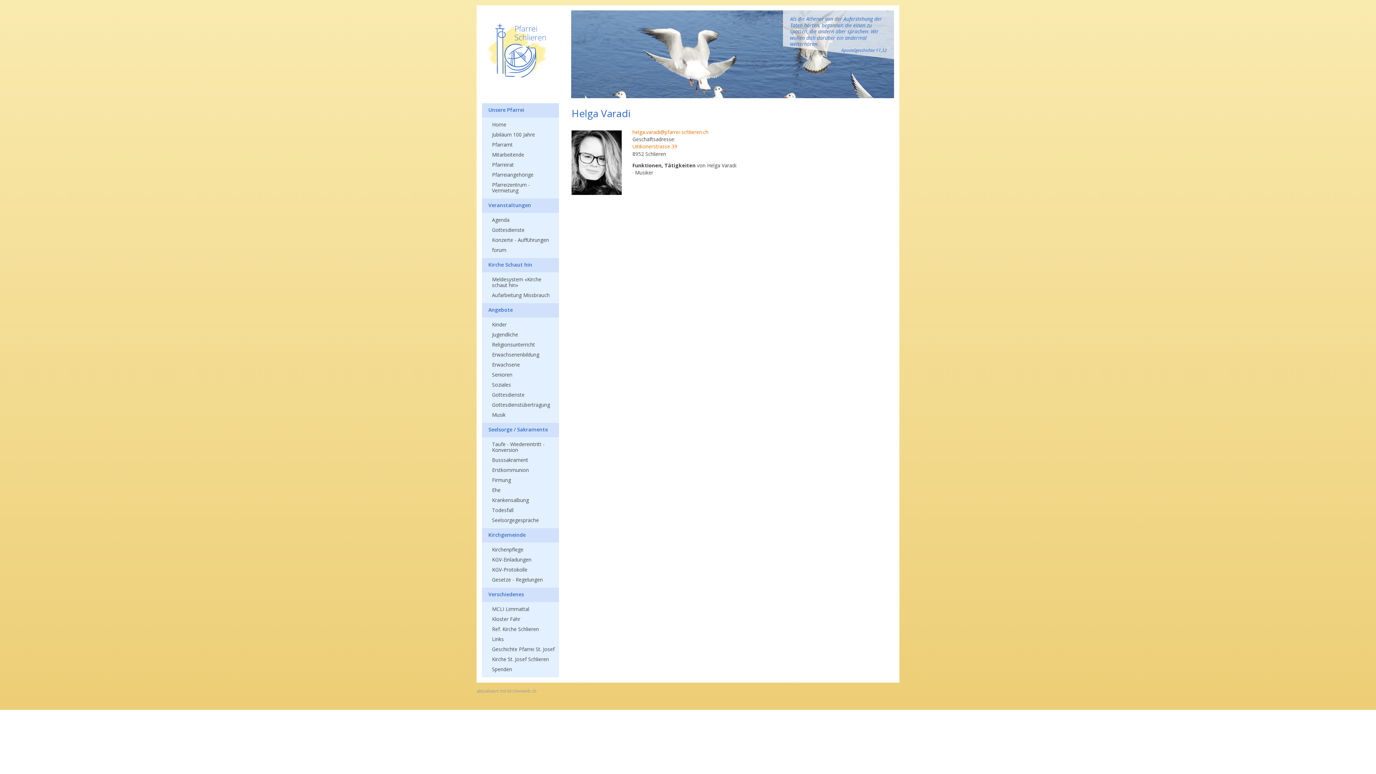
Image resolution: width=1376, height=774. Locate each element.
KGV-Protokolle (509, 569)
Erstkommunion (510, 470)
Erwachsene (506, 364)
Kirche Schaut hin (510, 264)
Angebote (500, 309)
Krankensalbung (510, 500)
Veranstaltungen (509, 205)
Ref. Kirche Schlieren (515, 629)
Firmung (501, 480)
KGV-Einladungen (511, 559)
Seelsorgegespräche (515, 520)
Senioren (502, 374)
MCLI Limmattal (510, 609)
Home (499, 124)
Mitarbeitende (508, 154)
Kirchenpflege (508, 549)
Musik (499, 414)
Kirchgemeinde (507, 534)
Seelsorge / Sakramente (518, 429)
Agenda (501, 219)
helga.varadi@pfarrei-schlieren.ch (670, 132)
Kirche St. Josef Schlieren (520, 659)
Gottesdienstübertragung (521, 404)
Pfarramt (502, 144)
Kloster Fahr (506, 619)
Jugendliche (505, 334)
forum (499, 250)
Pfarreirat (503, 164)
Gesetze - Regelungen (517, 579)
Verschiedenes (506, 594)
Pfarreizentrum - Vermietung (511, 187)
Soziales (501, 384)
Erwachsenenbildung (515, 354)
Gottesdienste (508, 229)
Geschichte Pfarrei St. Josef (523, 649)
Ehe (496, 490)
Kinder (499, 324)
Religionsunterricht (513, 344)
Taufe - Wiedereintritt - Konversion (518, 447)
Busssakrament (510, 460)
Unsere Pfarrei (506, 109)
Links (498, 639)
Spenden (502, 669)
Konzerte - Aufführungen (520, 239)
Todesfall (502, 510)
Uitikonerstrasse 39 (654, 146)
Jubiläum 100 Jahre (513, 134)
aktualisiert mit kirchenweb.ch (506, 691)
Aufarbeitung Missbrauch (521, 295)
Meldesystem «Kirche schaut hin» (516, 282)
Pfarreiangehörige (513, 174)
